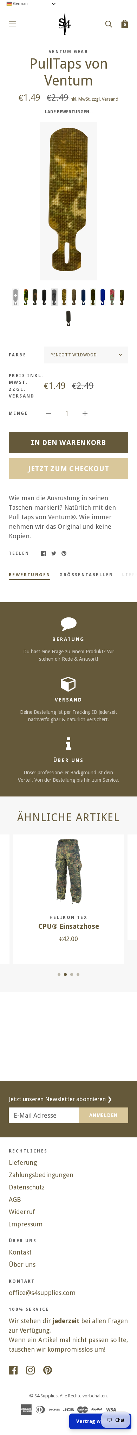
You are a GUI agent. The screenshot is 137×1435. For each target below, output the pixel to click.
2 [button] (65, 974)
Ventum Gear (68, 51)
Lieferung (23, 1162)
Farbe (17, 355)
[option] (68, 201)
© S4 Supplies (43, 1395)
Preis (26, 386)
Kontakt (20, 1252)
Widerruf (22, 1211)
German (20, 3)
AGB (15, 1199)
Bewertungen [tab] (29, 574)
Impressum (26, 1224)
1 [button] (59, 974)
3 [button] (71, 974)
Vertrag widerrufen (100, 1421)
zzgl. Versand (105, 99)
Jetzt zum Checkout (68, 468)
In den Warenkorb (68, 442)
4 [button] (78, 974)
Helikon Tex (68, 917)
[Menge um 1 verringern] (48, 413)
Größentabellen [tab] (86, 574)
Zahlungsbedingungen (41, 1175)
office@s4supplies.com (42, 1292)
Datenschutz (27, 1187)
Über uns (22, 1264)
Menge (18, 413)
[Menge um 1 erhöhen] (85, 413)
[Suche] (108, 23)
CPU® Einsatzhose (68, 926)
